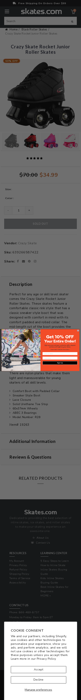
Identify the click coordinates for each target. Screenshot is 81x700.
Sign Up (60, 363)
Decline (38, 680)
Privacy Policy (46, 659)
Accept (38, 669)
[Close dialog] (78, 330)
